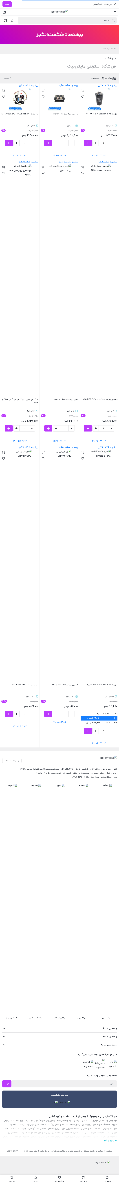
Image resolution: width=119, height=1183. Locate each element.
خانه (114, 48)
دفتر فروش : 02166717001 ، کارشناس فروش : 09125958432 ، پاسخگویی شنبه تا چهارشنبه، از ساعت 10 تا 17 (65, 769)
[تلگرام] (100, 1064)
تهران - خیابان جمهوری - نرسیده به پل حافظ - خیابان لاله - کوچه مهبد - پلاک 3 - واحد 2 (73, 773)
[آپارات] (88, 1064)
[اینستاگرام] (112, 1064)
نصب (7, 4)
